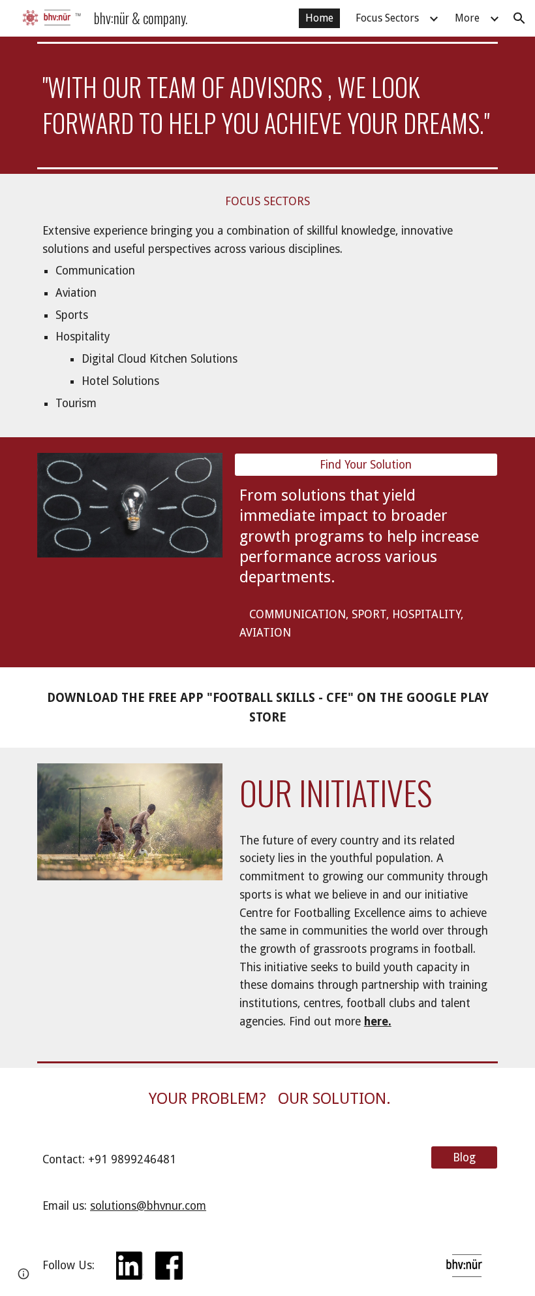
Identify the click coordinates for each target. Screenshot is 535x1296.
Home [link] (319, 18)
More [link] (467, 18)
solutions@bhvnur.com (148, 1205)
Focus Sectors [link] (387, 18)
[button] (519, 18)
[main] (267, 105)
